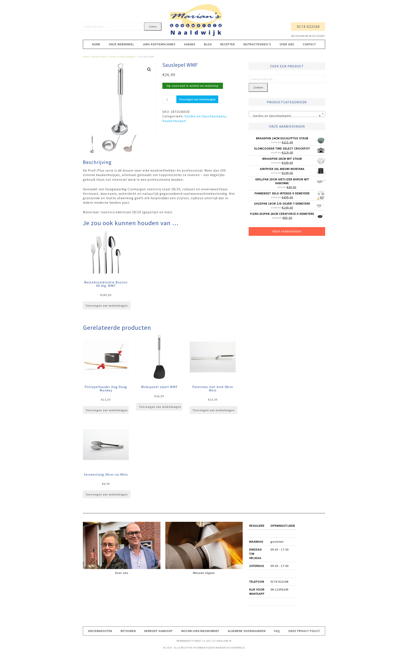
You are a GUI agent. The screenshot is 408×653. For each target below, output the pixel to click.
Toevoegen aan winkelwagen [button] (107, 305)
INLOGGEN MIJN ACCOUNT (308, 35)
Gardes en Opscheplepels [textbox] (286, 116)
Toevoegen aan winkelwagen (197, 99)
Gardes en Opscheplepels (122, 56)
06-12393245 (280, 589)
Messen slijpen (204, 573)
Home (86, 56)
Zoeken (153, 26)
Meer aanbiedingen (287, 231)
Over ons (121, 573)
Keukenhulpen (99, 56)
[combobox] (287, 114)
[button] (149, 69)
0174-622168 (308, 26)
